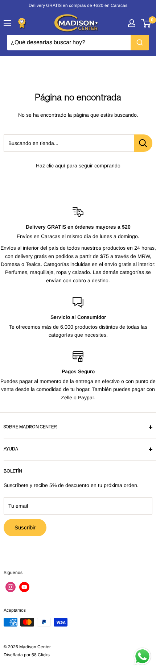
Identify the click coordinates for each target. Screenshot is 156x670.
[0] (146, 23)
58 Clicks (41, 654)
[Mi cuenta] (131, 23)
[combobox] (78, 42)
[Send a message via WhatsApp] (142, 656)
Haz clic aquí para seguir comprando (78, 165)
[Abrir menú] (7, 23)
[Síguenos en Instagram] (10, 587)
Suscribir (25, 527)
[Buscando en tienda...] (143, 143)
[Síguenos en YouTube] (24, 587)
